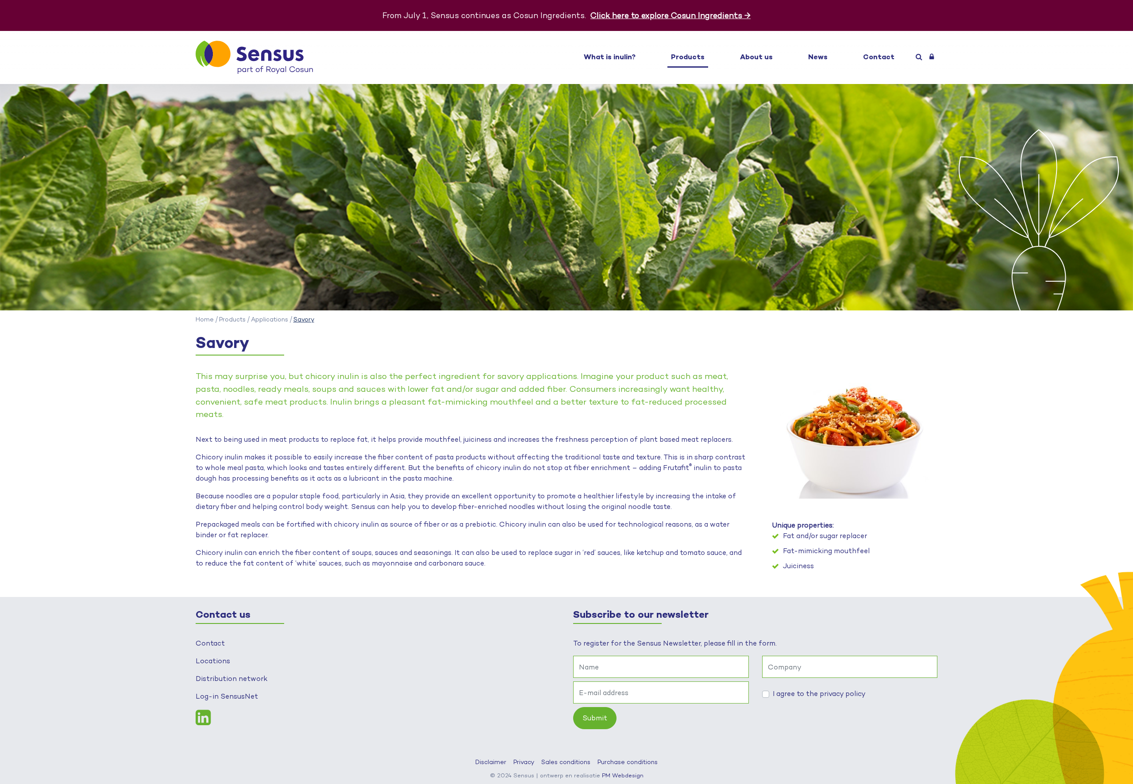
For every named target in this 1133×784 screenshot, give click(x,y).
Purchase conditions (627, 761)
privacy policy (843, 693)
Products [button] (688, 56)
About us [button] (756, 56)
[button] (919, 57)
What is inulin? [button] (610, 56)
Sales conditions (565, 761)
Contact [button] (878, 56)
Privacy (523, 761)
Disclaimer (490, 761)
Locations (213, 661)
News (818, 56)
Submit (594, 718)
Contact (210, 643)
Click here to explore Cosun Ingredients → (670, 15)
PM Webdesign (623, 775)
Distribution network (231, 678)
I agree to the (819, 693)
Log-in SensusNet (227, 696)
